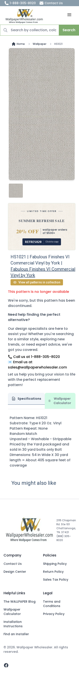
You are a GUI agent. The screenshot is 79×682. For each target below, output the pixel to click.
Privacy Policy (54, 614)
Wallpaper (39, 44)
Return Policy (53, 571)
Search (69, 30)
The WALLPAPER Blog (20, 601)
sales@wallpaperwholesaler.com (37, 367)
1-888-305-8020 (23, 3)
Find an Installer (16, 634)
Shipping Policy (55, 564)
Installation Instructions (13, 624)
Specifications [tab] (29, 398)
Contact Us (54, 3)
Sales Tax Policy (55, 579)
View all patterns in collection (39, 282)
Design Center (15, 571)
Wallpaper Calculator (12, 611)
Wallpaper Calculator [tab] (62, 400)
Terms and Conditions (51, 603)
